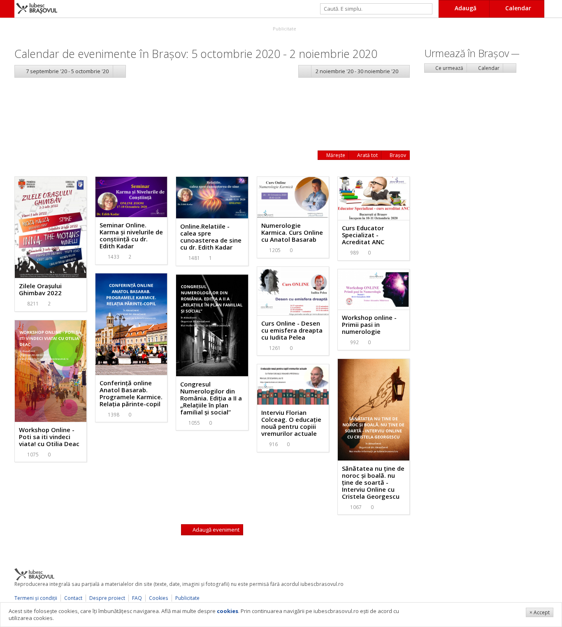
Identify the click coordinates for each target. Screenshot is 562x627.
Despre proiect (107, 598)
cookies (227, 611)
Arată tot (367, 155)
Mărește (335, 155)
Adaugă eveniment (215, 529)
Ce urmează (448, 68)
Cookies (158, 598)
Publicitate (284, 28)
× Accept (539, 612)
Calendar (488, 68)
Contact (73, 598)
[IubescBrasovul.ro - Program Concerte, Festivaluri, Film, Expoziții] (7, 9)
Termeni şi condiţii (35, 598)
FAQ (137, 598)
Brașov (397, 155)
